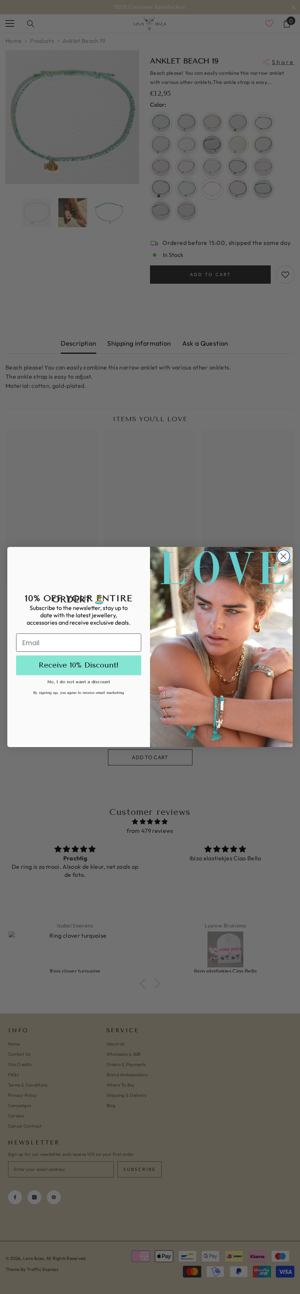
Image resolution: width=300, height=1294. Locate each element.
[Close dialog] (283, 556)
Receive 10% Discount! (79, 665)
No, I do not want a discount (78, 681)
